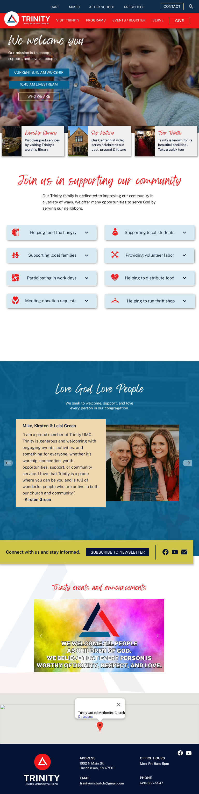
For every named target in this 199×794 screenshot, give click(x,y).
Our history (102, 133)
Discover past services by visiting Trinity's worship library (42, 144)
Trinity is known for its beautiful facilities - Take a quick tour (175, 144)
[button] (117, 552)
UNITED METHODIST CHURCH (42, 784)
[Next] (187, 463)
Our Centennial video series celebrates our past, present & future (108, 144)
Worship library (41, 133)
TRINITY (42, 778)
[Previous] (8, 463)
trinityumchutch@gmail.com (102, 783)
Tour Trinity (170, 133)
